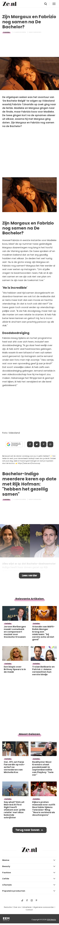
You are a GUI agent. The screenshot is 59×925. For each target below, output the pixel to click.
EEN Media (51, 919)
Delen (30, 444)
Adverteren (27, 907)
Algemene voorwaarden (43, 907)
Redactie (8, 907)
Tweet (37, 444)
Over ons (17, 907)
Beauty (6, 866)
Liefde (5, 878)
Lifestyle (7, 884)
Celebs (6, 32)
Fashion (6, 872)
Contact (29, 909)
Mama (5, 860)
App (50, 444)
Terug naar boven (27, 830)
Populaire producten (13, 890)
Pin (43, 444)
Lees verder (29, 575)
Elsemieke (37, 32)
